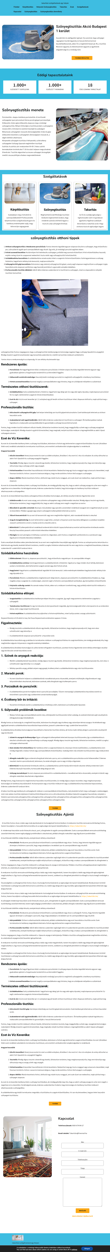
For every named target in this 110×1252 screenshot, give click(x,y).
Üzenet (82, 1177)
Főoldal (16, 7)
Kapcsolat (17, 12)
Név (82, 1142)
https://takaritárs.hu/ (78, 826)
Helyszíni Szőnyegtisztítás (46, 7)
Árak (72, 7)
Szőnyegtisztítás (30, 12)
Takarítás (63, 7)
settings (74, 1250)
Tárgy (82, 1168)
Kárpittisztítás (28, 7)
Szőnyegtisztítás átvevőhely (51, 12)
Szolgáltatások (82, 7)
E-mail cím (82, 1151)
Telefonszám (82, 1160)
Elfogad (87, 1249)
